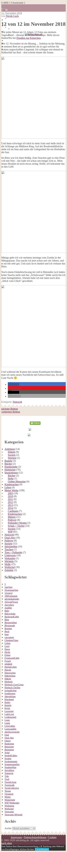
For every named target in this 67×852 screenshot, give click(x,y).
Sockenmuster (11, 761)
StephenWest (10, 767)
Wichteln (9, 561)
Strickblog (9, 770)
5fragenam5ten (11, 590)
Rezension (9, 749)
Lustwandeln (10, 729)
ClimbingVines (11, 640)
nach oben (6, 843)
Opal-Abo (10, 537)
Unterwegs (10, 555)
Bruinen (8, 628)
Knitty (7, 702)
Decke (7, 652)
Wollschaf (10, 567)
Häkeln (11, 452)
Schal (7, 752)
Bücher (8, 463)
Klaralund (9, 699)
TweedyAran (10, 782)
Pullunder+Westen (17, 522)
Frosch (8, 661)
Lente (7, 720)
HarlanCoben (11, 667)
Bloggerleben (11, 622)
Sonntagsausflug (12, 764)
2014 (10, 508)
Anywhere (9, 605)
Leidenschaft (10, 717)
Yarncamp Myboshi (13, 814)
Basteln (8, 460)
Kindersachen (12, 484)
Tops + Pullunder (13, 552)
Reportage (9, 746)
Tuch (7, 779)
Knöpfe (8, 705)
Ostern (8, 741)
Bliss (7, 619)
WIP (10, 531)
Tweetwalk (9, 785)
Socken (11, 454)
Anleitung (10, 449)
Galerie (8, 40)
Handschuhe (11, 466)
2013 (10, 505)
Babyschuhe (10, 614)
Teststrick (9, 773)
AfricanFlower (11, 602)
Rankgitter (9, 744)
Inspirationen (11, 472)
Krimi (7, 708)
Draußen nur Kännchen (28, 38)
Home (8, 19)
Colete (7, 643)
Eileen (7, 655)
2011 (10, 499)
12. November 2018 (11, 13)
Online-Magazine (17, 481)
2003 (10, 493)
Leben (8, 487)
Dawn (7, 649)
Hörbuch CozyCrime (14, 684)
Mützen (12, 517)
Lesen (7, 723)
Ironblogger (10, 693)
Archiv (8, 828)
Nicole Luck (12, 16)
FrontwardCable (12, 658)
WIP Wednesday (12, 803)
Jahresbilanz (10, 696)
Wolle (8, 564)
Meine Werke (11, 490)
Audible (8, 608)
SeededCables (11, 755)
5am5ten (8, 587)
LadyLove (9, 714)
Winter (8, 797)
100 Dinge (13, 18)
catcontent (9, 637)
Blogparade (10, 625)
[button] (13, 384)
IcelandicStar (11, 690)
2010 (10, 496)
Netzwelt (17, 401)
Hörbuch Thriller (12, 687)
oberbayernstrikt (12, 732)
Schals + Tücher (16, 525)
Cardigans (13, 511)
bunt (7, 634)
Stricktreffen (11, 546)
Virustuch (9, 794)
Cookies (52, 837)
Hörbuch (9, 681)
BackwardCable (12, 616)
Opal (7, 735)
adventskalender (12, 599)
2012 (10, 502)
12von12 (9, 593)
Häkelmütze (10, 676)
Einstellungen (42, 849)
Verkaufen (10, 558)
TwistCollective (12, 788)
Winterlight (10, 800)
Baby (7, 611)
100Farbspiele (11, 596)
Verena (8, 791)
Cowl (7, 646)
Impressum (16, 837)
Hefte (10, 478)
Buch (7, 631)
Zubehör (9, 570)
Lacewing (9, 711)
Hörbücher (10, 469)
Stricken (12, 457)
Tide (7, 776)
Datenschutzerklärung (35, 837)
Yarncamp (9, 811)
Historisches (10, 673)
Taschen (9, 549)
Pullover (12, 519)
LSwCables (10, 726)
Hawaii (8, 670)
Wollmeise (9, 806)
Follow (35, 417)
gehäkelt (8, 664)
